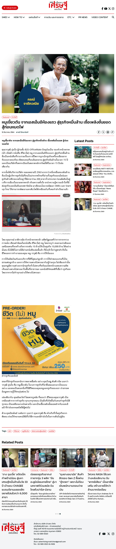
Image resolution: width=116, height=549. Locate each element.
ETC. (70, 17)
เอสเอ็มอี (51, 431)
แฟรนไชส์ (33, 17)
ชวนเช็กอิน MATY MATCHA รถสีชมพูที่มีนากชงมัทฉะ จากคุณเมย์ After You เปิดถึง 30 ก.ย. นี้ (103, 172)
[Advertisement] (58, 36)
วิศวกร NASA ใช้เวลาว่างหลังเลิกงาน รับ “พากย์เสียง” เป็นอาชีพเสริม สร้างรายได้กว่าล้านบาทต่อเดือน (100, 481)
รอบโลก (103, 148)
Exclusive (34, 470)
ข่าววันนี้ (14, 117)
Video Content (99, 17)
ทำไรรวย (16, 431)
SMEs (4, 17)
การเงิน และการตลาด (54, 17)
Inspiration (106, 165)
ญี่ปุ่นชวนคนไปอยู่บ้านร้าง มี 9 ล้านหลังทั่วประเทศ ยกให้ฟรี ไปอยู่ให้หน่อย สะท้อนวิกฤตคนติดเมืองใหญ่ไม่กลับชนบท (103, 156)
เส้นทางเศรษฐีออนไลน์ (39, 431)
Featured (6, 117)
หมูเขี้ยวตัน (25, 431)
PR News (82, 17)
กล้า (9, 431)
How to (18, 17)
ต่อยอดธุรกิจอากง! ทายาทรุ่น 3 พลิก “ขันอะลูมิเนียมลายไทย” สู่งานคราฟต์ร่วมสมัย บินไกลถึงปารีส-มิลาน (43, 481)
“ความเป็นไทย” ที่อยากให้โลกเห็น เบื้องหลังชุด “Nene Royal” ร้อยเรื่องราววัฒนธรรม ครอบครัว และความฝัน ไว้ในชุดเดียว (103, 190)
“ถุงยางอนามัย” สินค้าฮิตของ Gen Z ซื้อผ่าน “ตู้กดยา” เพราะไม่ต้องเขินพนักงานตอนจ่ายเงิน (71, 481)
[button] (56, 513)
